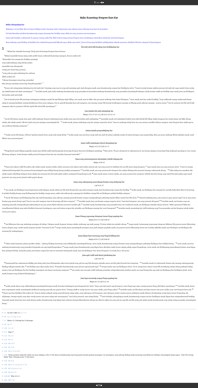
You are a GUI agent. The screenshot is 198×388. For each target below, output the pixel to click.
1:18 (5, 343)
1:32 (5, 355)
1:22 (5, 347)
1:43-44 (6, 376)
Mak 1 (98, 3)
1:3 (5, 313)
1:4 (5, 317)
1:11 (5, 332)
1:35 (5, 368)
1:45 (5, 380)
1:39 (5, 372)
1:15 (5, 340)
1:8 (5, 324)
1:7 (5, 320)
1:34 (5, 365)
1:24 (5, 351)
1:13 (5, 336)
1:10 (5, 328)
